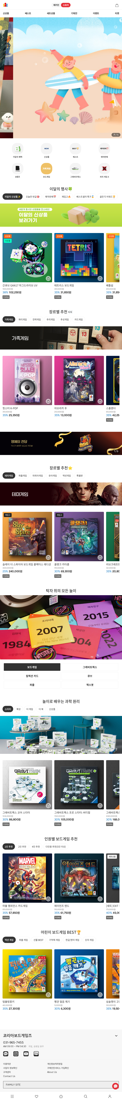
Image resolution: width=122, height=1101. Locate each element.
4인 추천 (36, 846)
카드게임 (79, 319)
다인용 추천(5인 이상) (56, 846)
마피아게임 (38, 475)
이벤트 (96, 13)
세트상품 (51, 13)
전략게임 (37, 319)
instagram (15, 1053)
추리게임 (51, 319)
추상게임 (65, 319)
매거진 (56, 5)
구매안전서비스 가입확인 (58, 1068)
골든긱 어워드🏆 (107, 196)
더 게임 (29, 709)
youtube (26, 1053)
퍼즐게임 (23, 475)
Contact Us (9, 1076)
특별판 (80, 475)
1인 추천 (9, 846)
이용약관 (7, 1064)
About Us (52, 1072)
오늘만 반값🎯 (32, 196)
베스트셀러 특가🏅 (85, 196)
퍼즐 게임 (23, 939)
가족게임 (9, 319)
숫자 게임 (89, 939)
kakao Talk (5, 1053)
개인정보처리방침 (54, 1064)
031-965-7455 (13, 1042)
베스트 (28, 13)
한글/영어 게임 (72, 939)
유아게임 (53, 475)
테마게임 (9, 475)
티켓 (117, 13)
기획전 (74, 13)
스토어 (66, 5)
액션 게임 (9, 939)
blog (36, 1053)
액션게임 (67, 475)
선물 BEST (38, 939)
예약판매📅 (50, 196)
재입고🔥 (66, 196)
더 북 (41, 709)
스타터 (8, 709)
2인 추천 (22, 846)
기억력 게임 (54, 939)
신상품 (6, 13)
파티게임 (23, 319)
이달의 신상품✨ (12, 196)
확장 (19, 709)
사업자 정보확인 (10, 1068)
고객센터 (7, 1072)
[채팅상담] (115, 1086)
